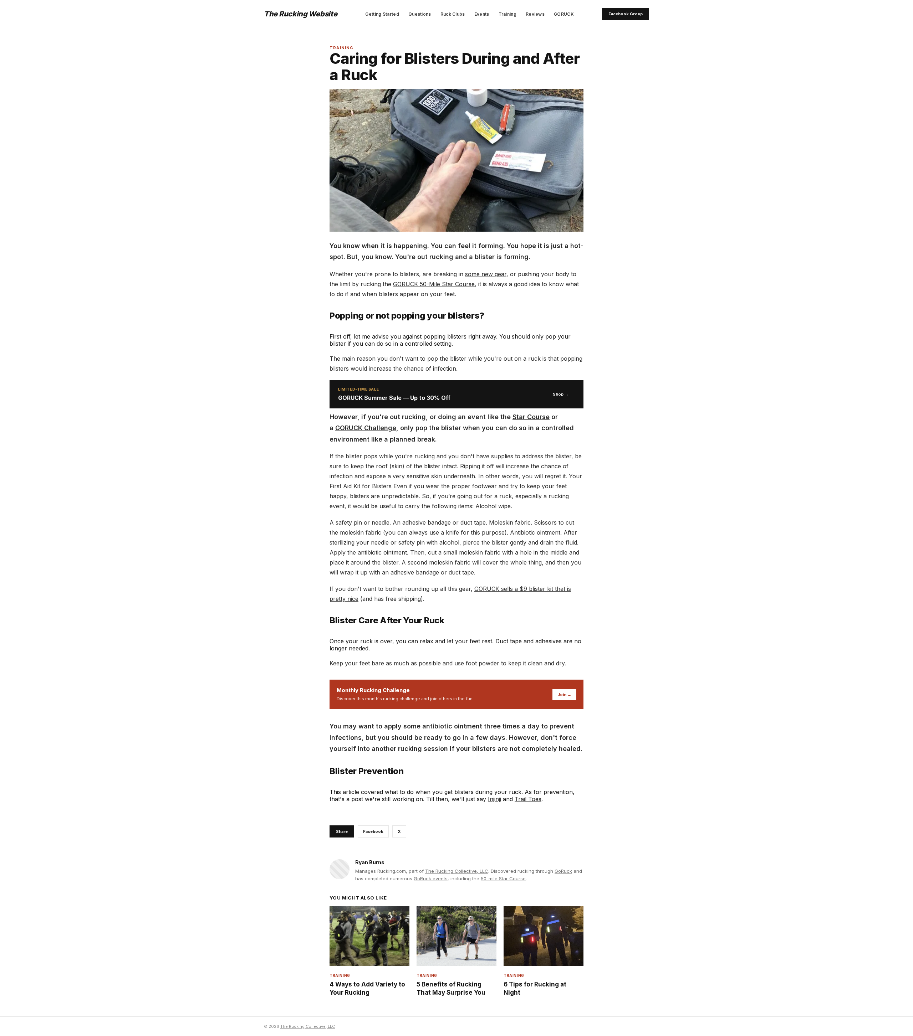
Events (481, 14)
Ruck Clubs (452, 14)
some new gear (485, 274)
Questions (419, 14)
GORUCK (564, 14)
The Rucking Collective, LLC (456, 871)
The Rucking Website (300, 14)
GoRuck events (431, 878)
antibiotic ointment (452, 726)
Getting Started (382, 14)
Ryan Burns (369, 862)
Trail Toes (528, 799)
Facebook (373, 831)
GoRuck (563, 871)
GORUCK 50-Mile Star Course (434, 284)
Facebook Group (625, 13)
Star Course (531, 417)
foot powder (482, 663)
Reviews (535, 14)
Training (507, 14)
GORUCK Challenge (365, 428)
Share (342, 831)
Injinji (494, 799)
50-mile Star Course (503, 878)
